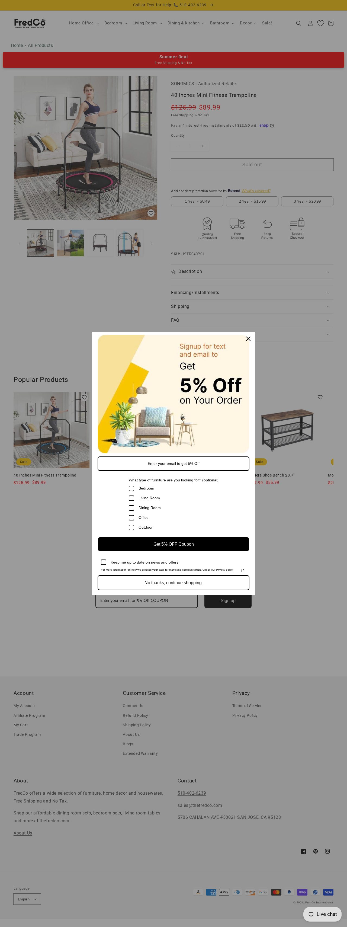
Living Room (149, 498)
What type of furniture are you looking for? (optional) (174, 480)
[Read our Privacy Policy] (243, 570)
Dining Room (150, 508)
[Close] (248, 338)
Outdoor (146, 527)
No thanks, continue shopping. (173, 582)
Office (144, 517)
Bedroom (146, 488)
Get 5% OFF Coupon (173, 544)
